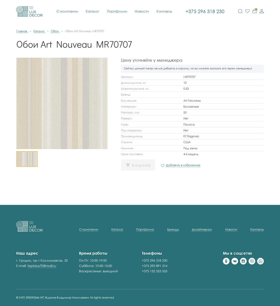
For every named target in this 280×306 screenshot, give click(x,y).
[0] (247, 11)
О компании (67, 11)
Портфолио (117, 11)
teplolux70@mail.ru (41, 266)
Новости (142, 11)
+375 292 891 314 (154, 266)
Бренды (173, 229)
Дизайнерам (202, 229)
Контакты (164, 11)
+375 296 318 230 (154, 260)
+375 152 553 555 (154, 271)
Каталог (92, 11)
